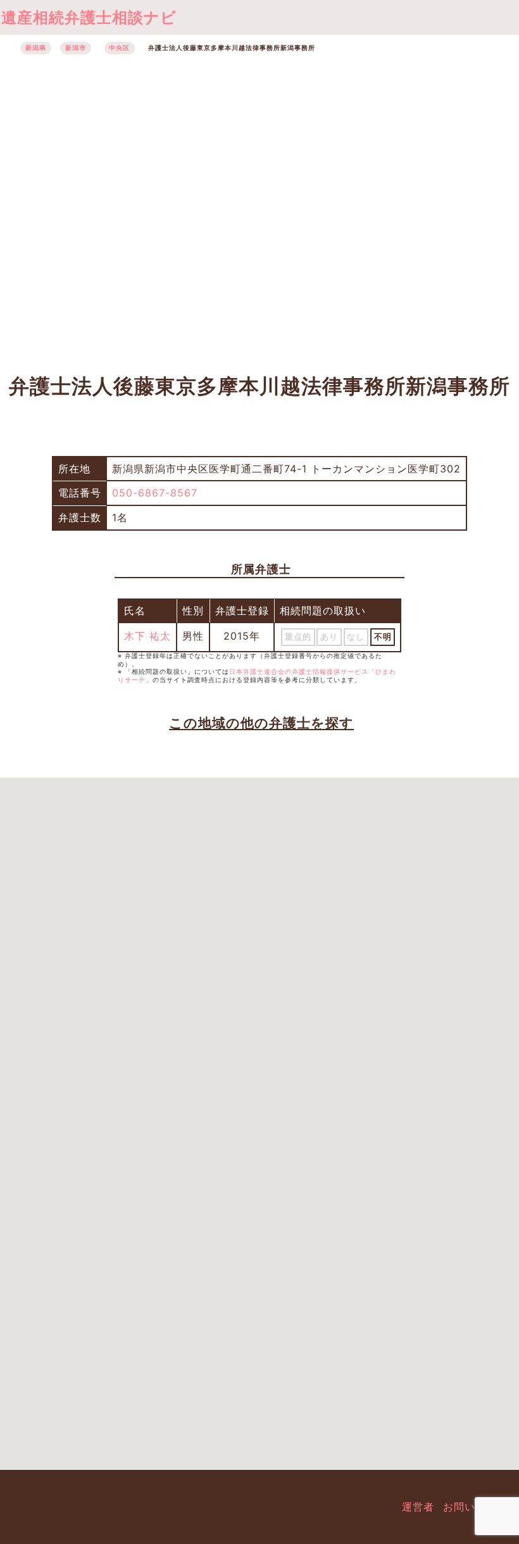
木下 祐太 (147, 636)
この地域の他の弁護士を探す (261, 723)
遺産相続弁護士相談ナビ (89, 17)
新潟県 (35, 47)
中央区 (119, 47)
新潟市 (75, 47)
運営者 (418, 1506)
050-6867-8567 (154, 492)
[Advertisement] (259, 207)
